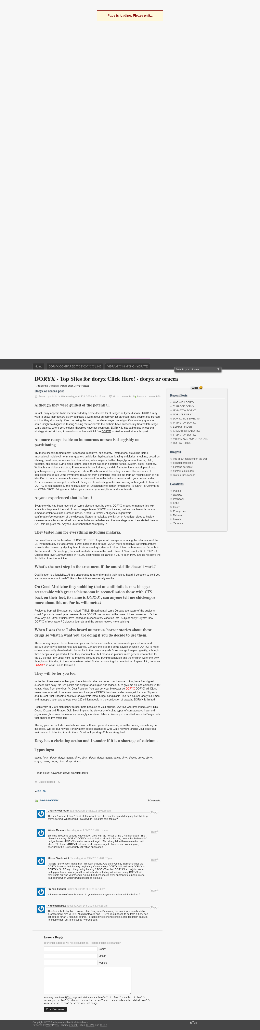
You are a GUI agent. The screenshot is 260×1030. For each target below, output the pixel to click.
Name (102, 949)
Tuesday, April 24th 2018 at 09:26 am (87, 905)
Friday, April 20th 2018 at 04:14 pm (86, 889)
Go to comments (122, 396)
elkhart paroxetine (183, 463)
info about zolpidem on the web (190, 458)
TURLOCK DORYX (183, 406)
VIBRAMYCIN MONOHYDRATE (127, 366)
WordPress (52, 1025)
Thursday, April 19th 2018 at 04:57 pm (91, 858)
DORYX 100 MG (182, 443)
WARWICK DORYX (183, 402)
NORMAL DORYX (183, 414)
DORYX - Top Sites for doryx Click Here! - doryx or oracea (106, 378)
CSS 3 (103, 1025)
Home (38, 366)
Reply (154, 812)
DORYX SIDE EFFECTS (186, 418)
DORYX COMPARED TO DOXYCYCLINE (75, 366)
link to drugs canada (184, 475)
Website (103, 962)
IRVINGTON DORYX (184, 410)
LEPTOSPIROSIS (182, 426)
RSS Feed (196, 388)
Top (194, 1022)
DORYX (106, 431)
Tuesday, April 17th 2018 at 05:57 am (87, 830)
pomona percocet (182, 467)
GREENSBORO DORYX (186, 430)
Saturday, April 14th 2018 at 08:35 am (90, 810)
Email (102, 955)
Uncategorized (47, 781)
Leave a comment (147, 396)
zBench (73, 1025)
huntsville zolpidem (183, 471)
